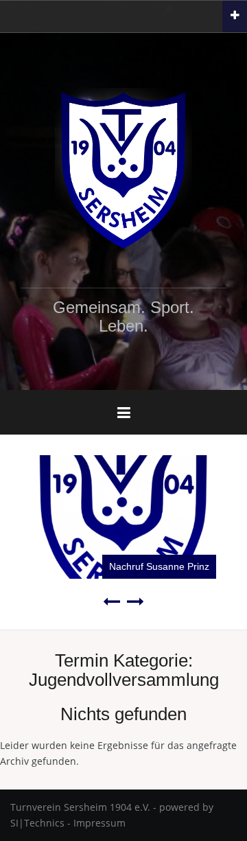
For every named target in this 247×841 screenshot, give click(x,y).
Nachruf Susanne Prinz (159, 566)
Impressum (99, 822)
